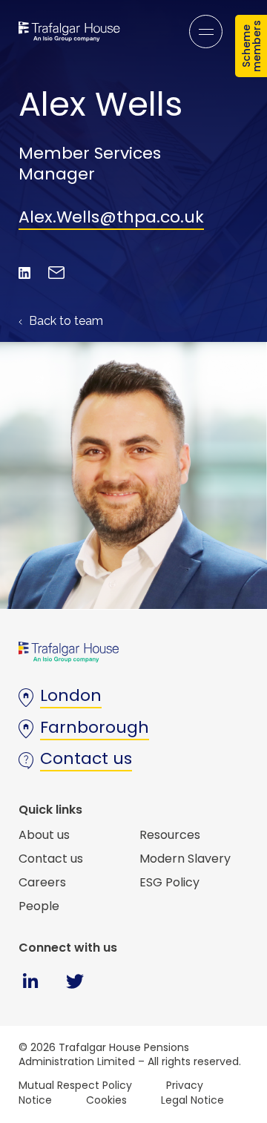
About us (44, 834)
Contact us (51, 858)
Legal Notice (192, 1100)
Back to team (64, 321)
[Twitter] (74, 991)
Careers (42, 882)
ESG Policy (169, 882)
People (39, 906)
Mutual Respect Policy (75, 1085)
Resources (169, 834)
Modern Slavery (185, 858)
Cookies (106, 1100)
